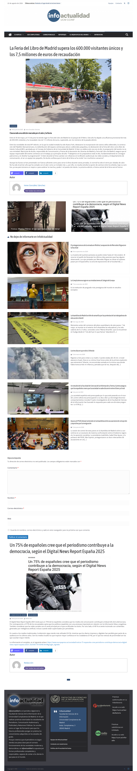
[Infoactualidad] (68, 6)
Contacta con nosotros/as (59, 744)
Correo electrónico (15, 508)
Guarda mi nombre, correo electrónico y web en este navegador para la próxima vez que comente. (50, 530)
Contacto (118, 3)
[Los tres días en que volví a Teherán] (37, 348)
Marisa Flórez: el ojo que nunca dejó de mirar (34, 229)
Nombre (11, 498)
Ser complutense (33, 35)
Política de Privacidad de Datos (61, 748)
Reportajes (62, 35)
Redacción (29, 618)
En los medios (33, 615)
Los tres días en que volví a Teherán (82, 351)
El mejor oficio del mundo (79, 35)
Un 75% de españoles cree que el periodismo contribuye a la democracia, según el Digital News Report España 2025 (100, 226)
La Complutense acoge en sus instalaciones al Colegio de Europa (93, 280)
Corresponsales (49, 35)
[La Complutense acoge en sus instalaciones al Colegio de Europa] (37, 278)
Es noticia (17, 35)
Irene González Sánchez (33, 129)
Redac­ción (28, 662)
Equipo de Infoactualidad (59, 740)
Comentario (13, 468)
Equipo (110, 3)
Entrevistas (98, 35)
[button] (22, 34)
